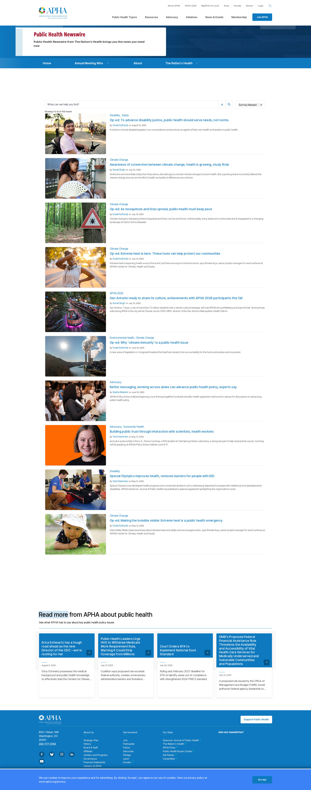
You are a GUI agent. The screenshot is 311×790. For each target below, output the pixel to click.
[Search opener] (270, 6)
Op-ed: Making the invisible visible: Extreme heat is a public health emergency (166, 520)
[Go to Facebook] (42, 754)
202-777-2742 (47, 743)
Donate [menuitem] (127, 762)
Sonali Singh (119, 169)
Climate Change (119, 159)
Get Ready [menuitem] (168, 755)
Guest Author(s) (120, 125)
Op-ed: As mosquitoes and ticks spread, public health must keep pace (161, 209)
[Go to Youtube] (42, 761)
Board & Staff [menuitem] (91, 747)
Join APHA (262, 17)
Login (260, 5)
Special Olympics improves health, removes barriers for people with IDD (162, 476)
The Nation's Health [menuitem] (173, 744)
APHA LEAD (190, 5)
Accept (262, 779)
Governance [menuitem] (90, 758)
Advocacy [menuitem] (172, 17)
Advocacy (115, 382)
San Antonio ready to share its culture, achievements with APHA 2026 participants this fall (176, 298)
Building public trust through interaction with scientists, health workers (162, 431)
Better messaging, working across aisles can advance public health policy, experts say (173, 387)
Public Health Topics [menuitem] (124, 17)
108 (169, 566)
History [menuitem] (87, 744)
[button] (108, 63)
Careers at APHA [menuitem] (92, 766)
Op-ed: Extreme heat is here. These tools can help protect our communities (165, 253)
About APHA (174, 5)
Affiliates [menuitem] (88, 751)
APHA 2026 (116, 293)
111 (187, 566)
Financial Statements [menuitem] (94, 762)
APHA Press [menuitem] (169, 747)
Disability (115, 115)
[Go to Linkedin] (72, 754)
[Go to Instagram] (62, 754)
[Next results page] (195, 566)
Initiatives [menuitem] (191, 17)
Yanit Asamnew (120, 436)
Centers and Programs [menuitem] (96, 755)
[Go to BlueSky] (52, 754)
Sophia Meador (120, 392)
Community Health (133, 426)
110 (181, 566)
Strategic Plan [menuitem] (91, 740)
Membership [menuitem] (239, 17)
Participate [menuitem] (128, 744)
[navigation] (47, 63)
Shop (226, 5)
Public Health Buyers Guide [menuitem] (177, 751)
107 (163, 566)
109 (175, 566)
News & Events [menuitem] (214, 17)
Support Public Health (256, 719)
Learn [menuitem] (126, 758)
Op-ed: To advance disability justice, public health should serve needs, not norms (169, 120)
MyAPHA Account (210, 5)
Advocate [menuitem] (128, 751)
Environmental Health (122, 337)
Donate (237, 5)
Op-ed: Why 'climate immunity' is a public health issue (149, 342)
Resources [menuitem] (151, 17)
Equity (125, 115)
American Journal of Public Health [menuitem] (181, 740)
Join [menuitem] (125, 740)
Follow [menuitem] (126, 747)
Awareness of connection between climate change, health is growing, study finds (169, 164)
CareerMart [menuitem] (169, 758)
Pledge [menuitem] (127, 755)
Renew (249, 5)
